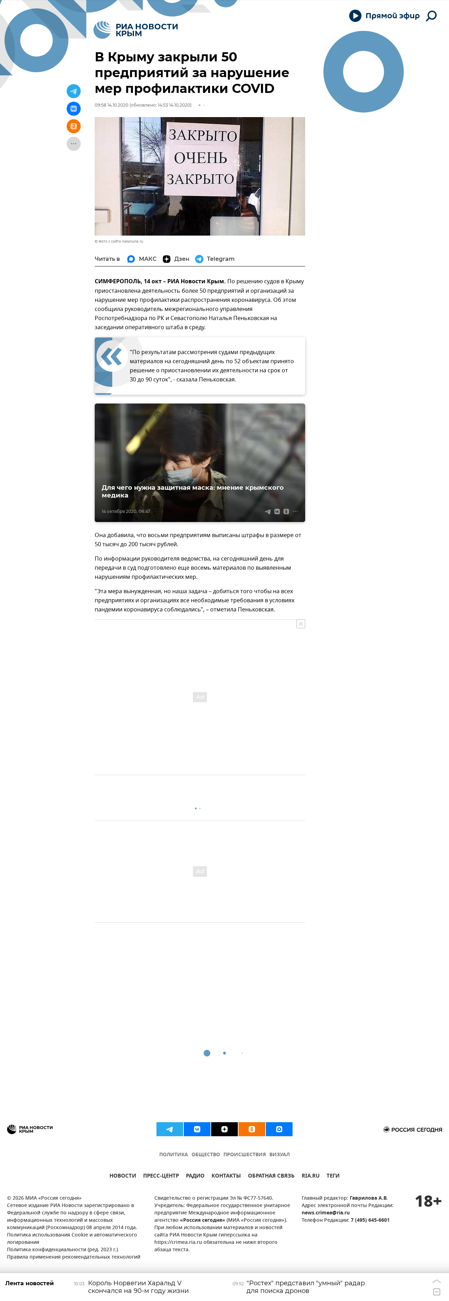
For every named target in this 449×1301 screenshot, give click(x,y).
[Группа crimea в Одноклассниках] (252, 1129)
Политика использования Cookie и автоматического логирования (72, 1239)
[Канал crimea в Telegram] (169, 1129)
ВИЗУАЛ (279, 1155)
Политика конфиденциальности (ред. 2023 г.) (62, 1250)
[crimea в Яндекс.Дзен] (224, 1129)
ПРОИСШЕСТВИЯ (244, 1155)
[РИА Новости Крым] (135, 30)
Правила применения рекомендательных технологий (73, 1257)
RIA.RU (311, 1177)
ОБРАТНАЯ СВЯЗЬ (271, 1177)
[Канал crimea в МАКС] (279, 1129)
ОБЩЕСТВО (206, 1155)
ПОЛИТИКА (173, 1155)
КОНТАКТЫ (226, 1177)
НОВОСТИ (122, 1177)
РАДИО (195, 1177)
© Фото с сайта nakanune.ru (119, 241)
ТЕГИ (333, 1177)
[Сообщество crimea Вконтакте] (197, 1129)
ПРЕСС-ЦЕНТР (161, 1177)
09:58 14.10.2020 (111, 105)
